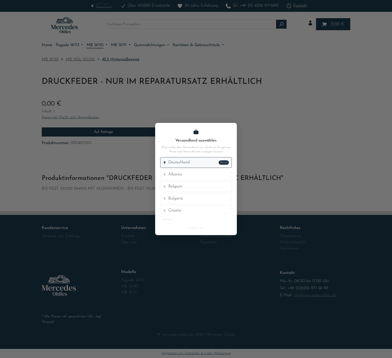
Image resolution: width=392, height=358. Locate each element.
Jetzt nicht (196, 228)
